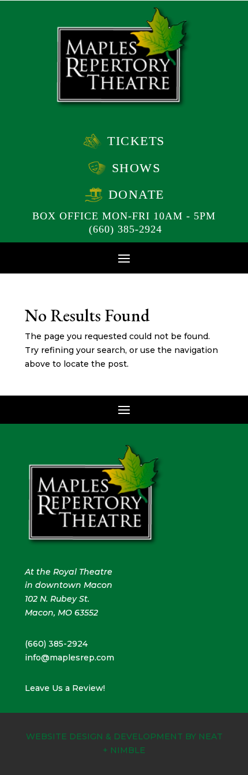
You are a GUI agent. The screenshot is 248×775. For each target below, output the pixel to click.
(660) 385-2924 (125, 229)
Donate (136, 194)
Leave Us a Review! (65, 688)
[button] (124, 257)
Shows (136, 168)
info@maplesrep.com (69, 657)
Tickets (136, 141)
